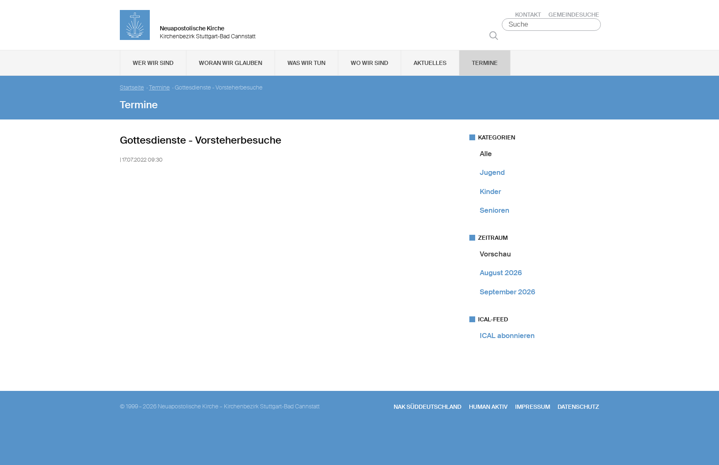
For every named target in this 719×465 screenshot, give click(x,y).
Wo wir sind (369, 63)
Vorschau (495, 254)
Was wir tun (306, 63)
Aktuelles (430, 63)
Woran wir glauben (230, 63)
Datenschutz (578, 406)
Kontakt (528, 14)
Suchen (493, 35)
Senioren (494, 210)
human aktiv (488, 406)
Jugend (492, 172)
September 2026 (507, 291)
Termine (485, 63)
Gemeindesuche (573, 14)
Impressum (532, 406)
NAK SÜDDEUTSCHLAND (427, 406)
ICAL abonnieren (507, 335)
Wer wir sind (153, 63)
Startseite (132, 87)
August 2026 (501, 272)
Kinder (490, 191)
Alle (486, 153)
